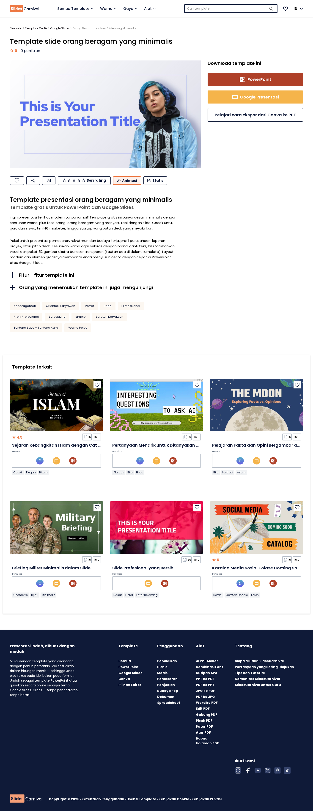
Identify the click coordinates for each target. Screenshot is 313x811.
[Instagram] (238, 770)
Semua (124, 661)
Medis (162, 673)
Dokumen (165, 696)
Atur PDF (203, 732)
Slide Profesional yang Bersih (142, 568)
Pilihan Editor (129, 685)
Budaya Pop (167, 690)
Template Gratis (36, 28)
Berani (217, 595)
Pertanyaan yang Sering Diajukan (264, 667)
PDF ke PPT (205, 685)
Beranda (16, 28)
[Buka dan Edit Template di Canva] (40, 460)
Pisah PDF (204, 720)
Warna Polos (77, 327)
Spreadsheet (168, 702)
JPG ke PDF (205, 690)
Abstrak (118, 472)
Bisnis (162, 667)
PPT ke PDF (205, 679)
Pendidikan (167, 661)
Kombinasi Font (209, 667)
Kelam (241, 472)
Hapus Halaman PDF (207, 740)
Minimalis (48, 595)
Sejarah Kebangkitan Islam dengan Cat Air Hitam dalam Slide (78, 445)
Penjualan (166, 685)
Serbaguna (57, 316)
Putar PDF (204, 726)
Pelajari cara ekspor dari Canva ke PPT (255, 115)
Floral (129, 595)
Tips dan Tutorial (250, 673)
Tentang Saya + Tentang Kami (36, 327)
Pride (108, 306)
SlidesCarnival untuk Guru (258, 685)
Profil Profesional (26, 316)
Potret (89, 306)
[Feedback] (48, 180)
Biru (130, 472)
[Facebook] (248, 770)
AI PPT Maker (207, 661)
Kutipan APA (206, 673)
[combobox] (230, 8)
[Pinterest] (277, 770)
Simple (80, 316)
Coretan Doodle (237, 595)
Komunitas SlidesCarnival (257, 679)
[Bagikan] (33, 180)
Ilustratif (227, 472)
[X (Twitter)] (267, 770)
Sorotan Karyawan (109, 316)
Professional (130, 306)
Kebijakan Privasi (207, 799)
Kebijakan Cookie (174, 799)
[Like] (17, 180)
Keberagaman (25, 306)
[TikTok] (287, 770)
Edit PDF (203, 708)
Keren (255, 595)
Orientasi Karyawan (60, 306)
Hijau (139, 472)
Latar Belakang (147, 595)
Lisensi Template (141, 799)
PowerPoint (128, 667)
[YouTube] (258, 770)
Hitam (43, 472)
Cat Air (18, 472)
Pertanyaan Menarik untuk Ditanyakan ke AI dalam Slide (172, 445)
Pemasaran (167, 679)
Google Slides (60, 28)
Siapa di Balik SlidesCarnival (259, 661)
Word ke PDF (207, 702)
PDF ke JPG (205, 696)
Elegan (31, 472)
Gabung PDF (206, 714)
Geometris (20, 595)
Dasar (117, 595)
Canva (124, 679)
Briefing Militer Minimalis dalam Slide (51, 568)
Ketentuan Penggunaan (103, 799)
